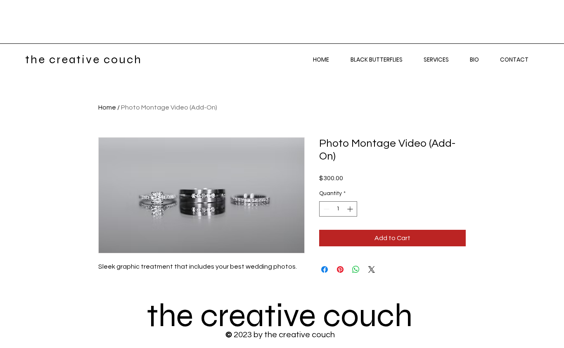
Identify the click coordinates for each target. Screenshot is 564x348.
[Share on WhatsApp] (356, 269)
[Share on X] (372, 269)
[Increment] (351, 209)
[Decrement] (325, 209)
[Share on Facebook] (324, 269)
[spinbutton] (338, 209)
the (173, 315)
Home (107, 107)
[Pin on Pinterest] (340, 269)
